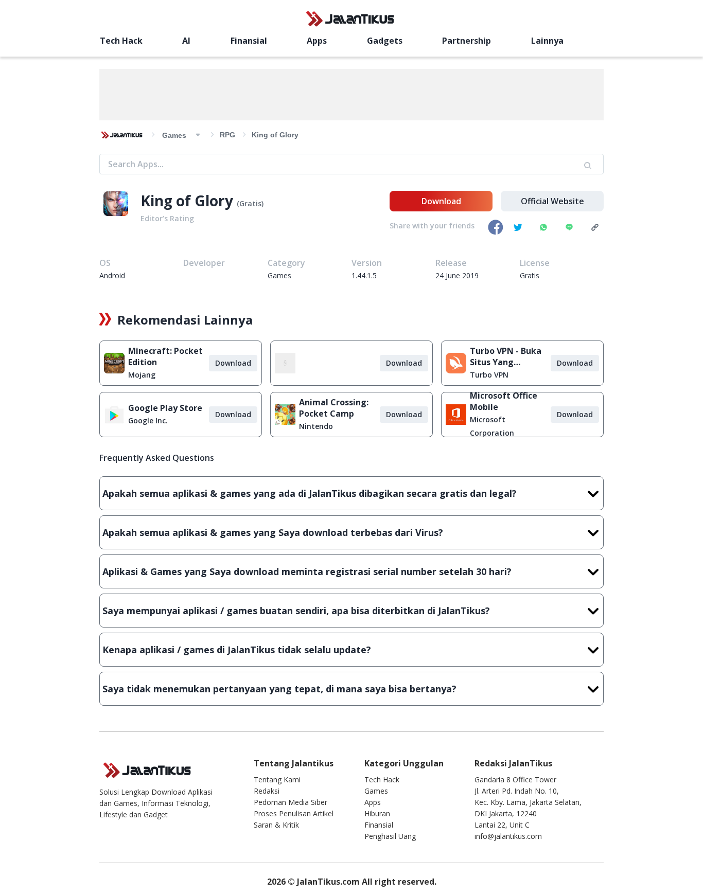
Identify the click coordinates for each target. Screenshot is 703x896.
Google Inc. (148, 420)
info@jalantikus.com (508, 836)
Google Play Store (165, 408)
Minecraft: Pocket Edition (165, 356)
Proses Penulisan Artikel (293, 813)
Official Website (552, 201)
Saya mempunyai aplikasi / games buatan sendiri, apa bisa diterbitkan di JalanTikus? (296, 610)
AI (186, 40)
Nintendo (316, 426)
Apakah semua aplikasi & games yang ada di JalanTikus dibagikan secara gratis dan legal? (309, 493)
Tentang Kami (277, 779)
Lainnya (547, 40)
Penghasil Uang (390, 836)
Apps (317, 40)
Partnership (466, 40)
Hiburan (377, 813)
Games (376, 791)
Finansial (249, 40)
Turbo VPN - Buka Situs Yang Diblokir (505, 356)
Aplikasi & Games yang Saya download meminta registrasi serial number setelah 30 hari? (307, 571)
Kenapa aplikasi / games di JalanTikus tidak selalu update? (236, 649)
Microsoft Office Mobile (503, 401)
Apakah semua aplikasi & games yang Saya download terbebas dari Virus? (272, 532)
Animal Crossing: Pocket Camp (333, 408)
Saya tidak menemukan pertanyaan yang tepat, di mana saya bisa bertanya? (279, 689)
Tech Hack (121, 40)
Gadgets (384, 40)
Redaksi (266, 791)
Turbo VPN (489, 375)
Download (441, 201)
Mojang (141, 375)
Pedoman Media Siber (290, 802)
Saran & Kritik (276, 825)
